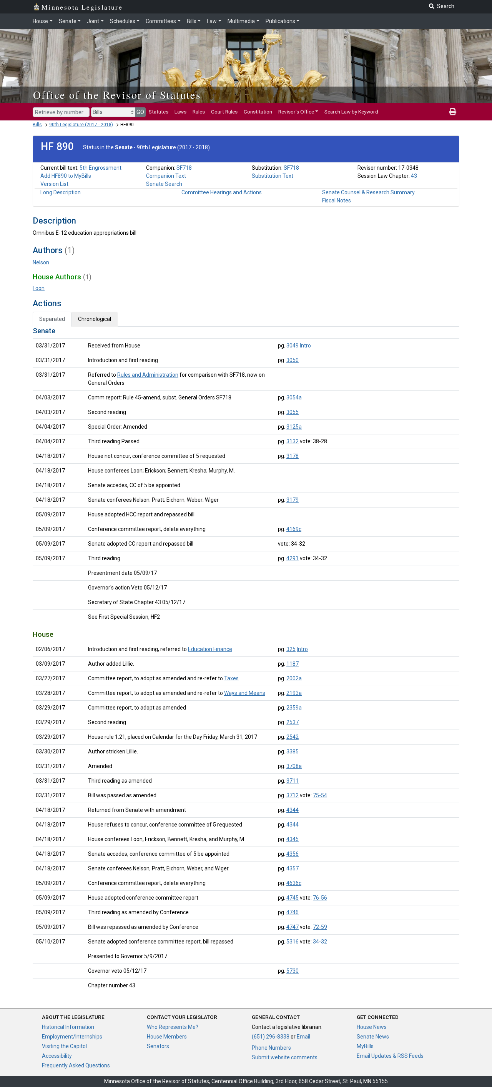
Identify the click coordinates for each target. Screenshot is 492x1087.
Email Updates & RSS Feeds (390, 1056)
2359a (294, 708)
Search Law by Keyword (351, 112)
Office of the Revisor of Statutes (117, 94)
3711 (292, 781)
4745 (292, 898)
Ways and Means (244, 693)
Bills (191, 21)
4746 (292, 912)
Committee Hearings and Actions (221, 192)
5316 (292, 941)
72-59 (320, 927)
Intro (305, 345)
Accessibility (57, 1056)
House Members (167, 1037)
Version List (54, 184)
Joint (93, 21)
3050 (292, 360)
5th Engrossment (100, 168)
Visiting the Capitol (64, 1046)
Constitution (258, 112)
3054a (294, 397)
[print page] (452, 111)
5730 (292, 971)
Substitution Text (272, 176)
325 (291, 649)
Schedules (122, 21)
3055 (292, 412)
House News (372, 1027)
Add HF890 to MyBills (65, 176)
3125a (294, 427)
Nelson (41, 262)
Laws (180, 112)
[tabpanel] (246, 660)
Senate (67, 21)
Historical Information (68, 1027)
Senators (158, 1046)
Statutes (158, 112)
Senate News (373, 1037)
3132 (292, 441)
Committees (161, 21)
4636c (293, 883)
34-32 (320, 941)
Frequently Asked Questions (76, 1065)
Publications (280, 21)
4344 (292, 810)
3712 (292, 795)
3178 (292, 456)
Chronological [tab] (94, 319)
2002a (294, 678)
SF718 (184, 168)
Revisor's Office (296, 112)
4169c (293, 529)
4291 (292, 558)
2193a (294, 693)
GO (140, 112)
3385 (292, 751)
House (40, 21)
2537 (292, 722)
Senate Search (164, 184)
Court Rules (224, 112)
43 (414, 176)
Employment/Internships (72, 1037)
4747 (292, 927)
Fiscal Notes (336, 200)
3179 (292, 500)
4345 (292, 839)
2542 (292, 737)
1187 (292, 664)
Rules (199, 112)
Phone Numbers (271, 1048)
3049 (292, 345)
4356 (292, 854)
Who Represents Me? (172, 1027)
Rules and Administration (147, 375)
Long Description (60, 192)
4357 (292, 868)
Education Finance (210, 649)
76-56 (320, 898)
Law (212, 21)
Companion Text (166, 176)
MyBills (365, 1046)
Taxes (231, 678)
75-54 (320, 795)
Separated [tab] (52, 319)
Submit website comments (284, 1057)
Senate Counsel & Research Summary (368, 192)
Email (303, 1037)
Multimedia (241, 21)
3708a (294, 766)
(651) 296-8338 (270, 1037)
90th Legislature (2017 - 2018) (81, 124)
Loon (39, 288)
